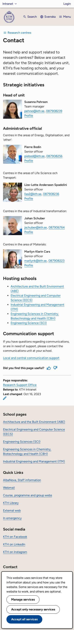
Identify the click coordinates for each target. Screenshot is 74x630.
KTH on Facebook (15, 537)
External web (12, 510)
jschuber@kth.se (35, 227)
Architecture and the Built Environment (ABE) (34, 422)
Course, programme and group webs (27, 495)
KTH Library (11, 503)
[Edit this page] (4, 398)
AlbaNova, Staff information (22, 480)
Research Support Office (20, 385)
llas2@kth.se (32, 194)
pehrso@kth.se (34, 111)
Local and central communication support (31, 358)
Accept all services (24, 619)
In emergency (12, 518)
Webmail (9, 487)
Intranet (7, 4)
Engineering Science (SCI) (29, 323)
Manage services (23, 599)
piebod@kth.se (34, 156)
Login (67, 4)
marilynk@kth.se (35, 260)
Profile (28, 115)
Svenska (50, 16)
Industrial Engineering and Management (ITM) (34, 461)
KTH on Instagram (15, 552)
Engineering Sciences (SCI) (21, 441)
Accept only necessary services (33, 609)
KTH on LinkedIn (14, 544)
